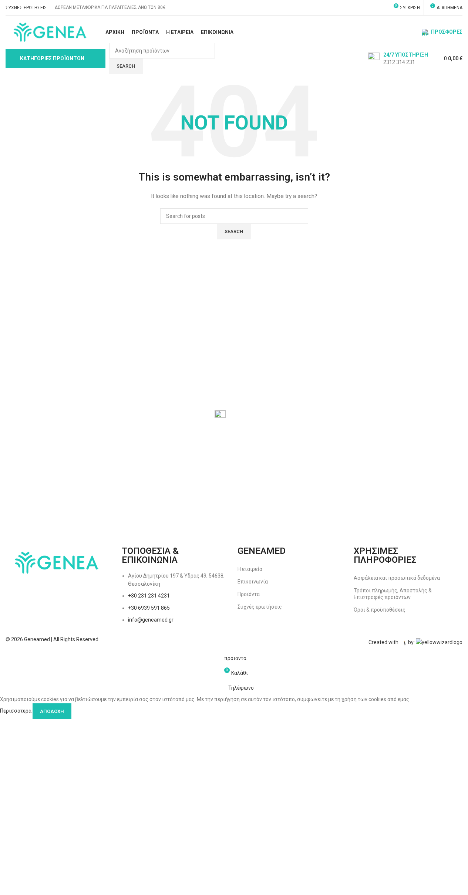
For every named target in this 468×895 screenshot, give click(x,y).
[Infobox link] (398, 58)
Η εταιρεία (250, 569)
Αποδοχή (52, 711)
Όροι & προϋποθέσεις (379, 610)
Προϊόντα (249, 594)
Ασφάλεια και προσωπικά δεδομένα (397, 578)
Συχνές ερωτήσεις (260, 607)
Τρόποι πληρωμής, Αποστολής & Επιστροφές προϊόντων (393, 594)
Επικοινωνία (253, 582)
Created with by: (392, 643)
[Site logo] (49, 32)
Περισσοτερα (16, 711)
